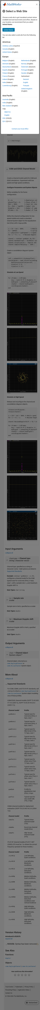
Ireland (4, 79)
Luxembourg (6, 85)
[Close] (36, 4)
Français (26, 85)
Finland (5, 73)
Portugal (24, 70)
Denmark (5, 64)
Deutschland (6, 67)
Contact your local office (20, 129)
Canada (5, 49)
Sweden (24, 73)
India (4, 102)
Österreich (24, 67)
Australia (5, 99)
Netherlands (25, 60)
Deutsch (26, 79)
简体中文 (7, 112)
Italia (4, 82)
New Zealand (6, 106)
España (5, 70)
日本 (4, 118)
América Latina (7, 46)
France (4, 76)
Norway (24, 64)
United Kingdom (26, 89)
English (25, 82)
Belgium (5, 60)
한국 (4, 121)
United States (7, 52)
